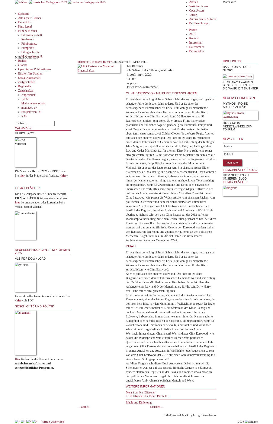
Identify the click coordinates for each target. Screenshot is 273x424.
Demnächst (24, 22)
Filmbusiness (29, 43)
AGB (192, 34)
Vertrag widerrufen (52, 421)
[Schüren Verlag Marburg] (22, 2)
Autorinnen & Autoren (202, 19)
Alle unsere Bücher (29, 18)
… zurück (83, 406)
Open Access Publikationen (34, 69)
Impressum (195, 42)
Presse (193, 29)
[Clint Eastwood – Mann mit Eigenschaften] (99, 69)
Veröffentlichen (198, 6)
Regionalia (24, 86)
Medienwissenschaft (33, 103)
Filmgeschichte (30, 52)
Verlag (193, 14)
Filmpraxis (27, 48)
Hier (17, 359)
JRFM (25, 99)
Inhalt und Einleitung (139, 402)
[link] (223, 94)
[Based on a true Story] (238, 77)
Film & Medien (27, 30)
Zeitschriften (25, 90)
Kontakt (194, 38)
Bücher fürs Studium (30, 73)
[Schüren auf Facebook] (18, 421)
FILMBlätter (235, 182)
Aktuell (193, 2)
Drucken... (156, 406)
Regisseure (27, 39)
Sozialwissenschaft (29, 77)
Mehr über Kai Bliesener (140, 392)
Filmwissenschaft (31, 35)
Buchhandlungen (199, 23)
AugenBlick (28, 94)
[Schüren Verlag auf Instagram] (35, 421)
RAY (24, 116)
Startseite (23, 13)
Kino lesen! (25, 26)
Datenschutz (196, 46)
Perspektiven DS (31, 112)
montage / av (29, 107)
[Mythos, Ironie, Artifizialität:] (240, 116)
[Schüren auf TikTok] (29, 421)
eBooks (22, 65)
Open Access (196, 10)
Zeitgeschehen (26, 82)
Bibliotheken (197, 51)
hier (22, 175)
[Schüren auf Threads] (23, 421)
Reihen (22, 60)
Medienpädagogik (32, 56)
